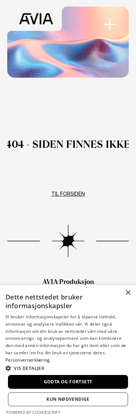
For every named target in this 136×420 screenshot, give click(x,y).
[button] (68, 368)
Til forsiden (68, 194)
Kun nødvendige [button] (68, 399)
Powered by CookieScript (33, 412)
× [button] (128, 292)
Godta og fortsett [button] (68, 382)
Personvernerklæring (27, 360)
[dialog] (68, 352)
